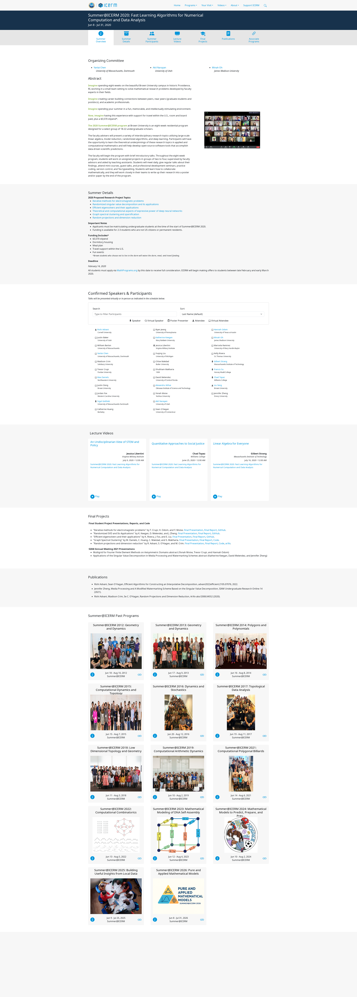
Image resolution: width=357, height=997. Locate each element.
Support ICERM (251, 5)
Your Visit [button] (206, 5)
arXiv (227, 543)
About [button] (234, 5)
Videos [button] (221, 5)
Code (216, 540)
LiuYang (218, 385)
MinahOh (217, 67)
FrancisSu (219, 369)
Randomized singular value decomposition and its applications (126, 204)
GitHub (221, 530)
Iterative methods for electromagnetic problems (118, 200)
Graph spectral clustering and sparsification (116, 214)
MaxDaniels (103, 377)
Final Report (210, 530)
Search (96, 308)
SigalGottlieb (103, 401)
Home (177, 5)
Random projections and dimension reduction (117, 217)
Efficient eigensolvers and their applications (116, 207)
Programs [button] (190, 5)
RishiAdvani (103, 329)
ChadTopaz (219, 377)
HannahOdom (221, 329)
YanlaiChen (100, 67)
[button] (265, 5)
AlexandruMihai (163, 385)
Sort (182, 308)
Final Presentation (193, 530)
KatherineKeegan (164, 337)
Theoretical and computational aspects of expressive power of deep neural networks (137, 210)
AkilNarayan (159, 67)
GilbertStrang (220, 361)
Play (97, 496)
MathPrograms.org (127, 270)
